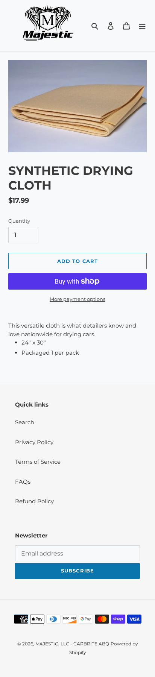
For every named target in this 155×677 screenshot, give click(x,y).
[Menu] (142, 26)
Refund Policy (34, 501)
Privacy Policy (34, 442)
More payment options (77, 299)
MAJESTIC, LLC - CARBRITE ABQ (72, 644)
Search (24, 422)
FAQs (22, 481)
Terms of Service (38, 461)
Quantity (19, 221)
